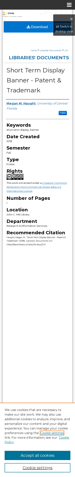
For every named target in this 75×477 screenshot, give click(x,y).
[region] (37, 440)
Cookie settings (52, 433)
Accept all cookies (37, 455)
